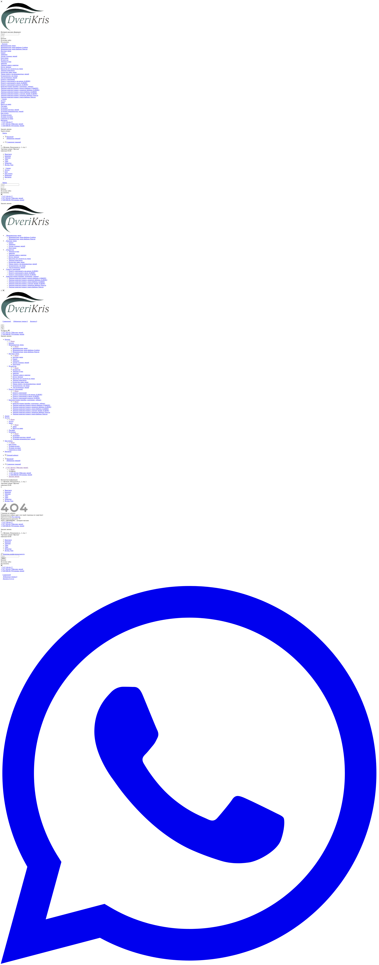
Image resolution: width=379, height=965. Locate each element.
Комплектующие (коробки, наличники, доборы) (29, 403)
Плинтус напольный (20, 393)
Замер (15, 426)
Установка (16, 435)
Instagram (8, 156)
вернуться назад (6, 517)
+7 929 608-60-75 (12, 125)
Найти (3, 558)
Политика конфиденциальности (14, 554)
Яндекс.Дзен (9, 165)
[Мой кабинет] (2, 323)
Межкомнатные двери (20, 348)
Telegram (8, 158)
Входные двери (18, 357)
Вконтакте (8, 154)
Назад (13, 341)
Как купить (12, 444)
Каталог (11, 343)
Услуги (11, 421)
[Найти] (2, 36)
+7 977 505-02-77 (7, 122)
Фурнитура (16, 370)
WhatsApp (8, 163)
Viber (6, 159)
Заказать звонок (14, 476)
